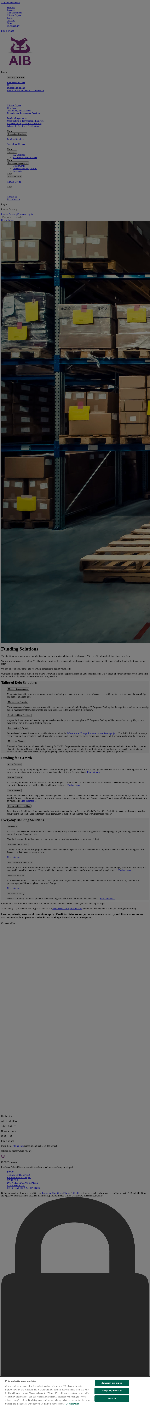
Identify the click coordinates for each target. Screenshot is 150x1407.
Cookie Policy (72, 1403)
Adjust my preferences (112, 1383)
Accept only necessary (112, 1391)
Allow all (112, 1398)
